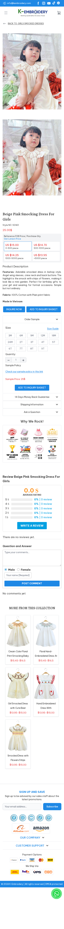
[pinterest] (49, 818)
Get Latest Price (12, 239)
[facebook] (14, 818)
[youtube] (31, 818)
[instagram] (22, 818)
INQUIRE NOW (14, 309)
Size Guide (53, 328)
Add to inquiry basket (44, 309)
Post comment (32, 583)
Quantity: (10, 354)
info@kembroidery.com (19, 3)
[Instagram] (44, 3)
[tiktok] (40, 818)
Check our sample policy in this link (24, 371)
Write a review (32, 525)
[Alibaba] (58, 3)
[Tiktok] (53, 3)
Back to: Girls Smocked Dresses (26, 23)
